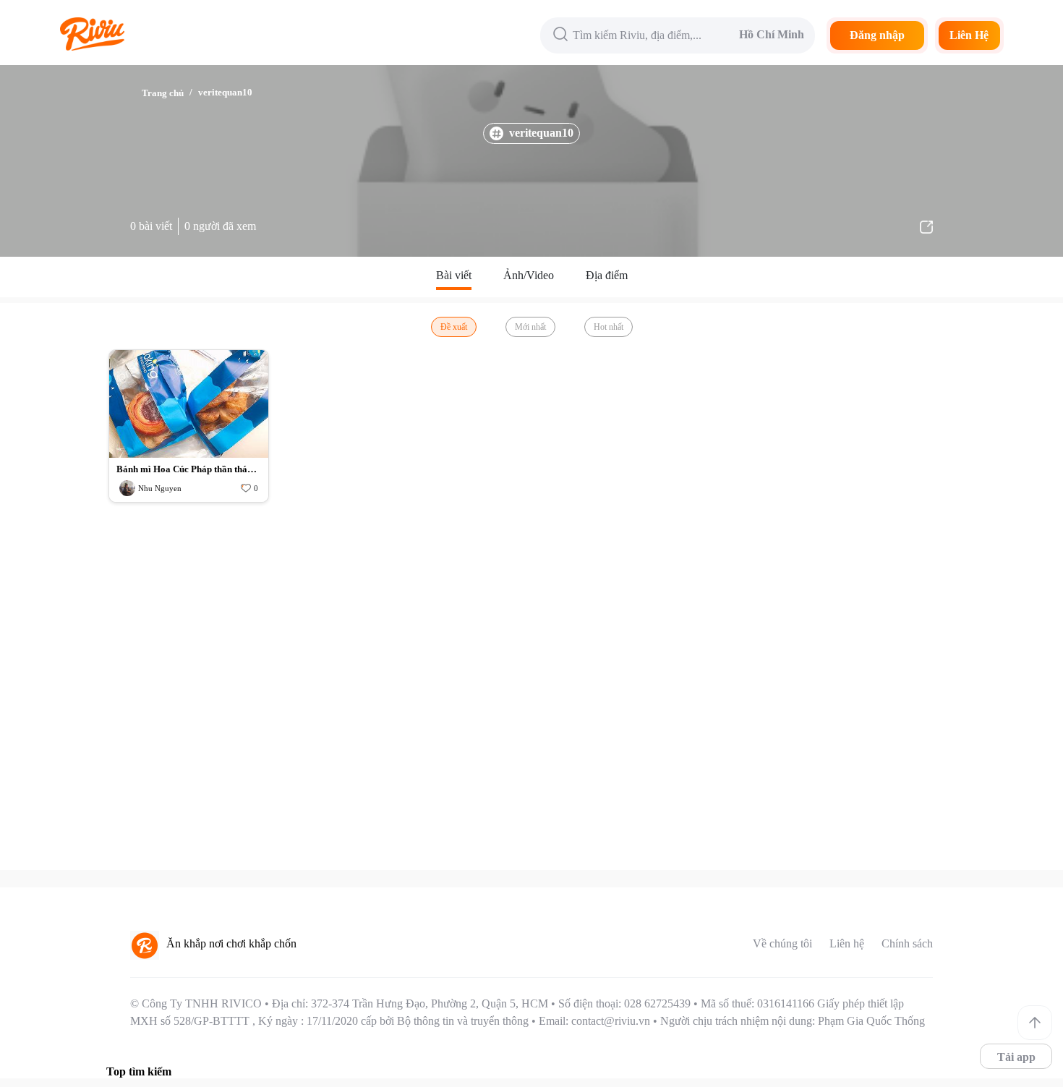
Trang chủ (163, 93)
